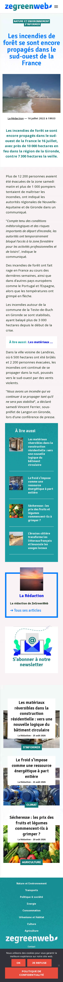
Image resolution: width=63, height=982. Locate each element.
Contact (31, 946)
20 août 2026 (39, 839)
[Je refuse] (58, 965)
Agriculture (31, 930)
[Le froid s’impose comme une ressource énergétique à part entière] (16, 483)
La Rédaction (16, 118)
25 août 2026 (39, 735)
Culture (31, 924)
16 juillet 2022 (36, 118)
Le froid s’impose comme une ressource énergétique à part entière (40, 485)
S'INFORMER (32, 24)
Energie (31, 903)
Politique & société (31, 897)
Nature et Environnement (31, 21)
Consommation (31, 910)
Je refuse (39, 962)
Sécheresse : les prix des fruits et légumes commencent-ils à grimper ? (32, 826)
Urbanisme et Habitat (31, 917)
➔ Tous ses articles (25, 610)
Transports (31, 890)
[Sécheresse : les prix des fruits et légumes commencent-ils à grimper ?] (16, 511)
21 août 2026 (39, 782)
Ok (18, 962)
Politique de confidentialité (31, 973)
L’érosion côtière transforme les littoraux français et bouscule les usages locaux (40, 541)
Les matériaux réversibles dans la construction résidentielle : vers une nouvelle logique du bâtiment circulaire (40, 452)
